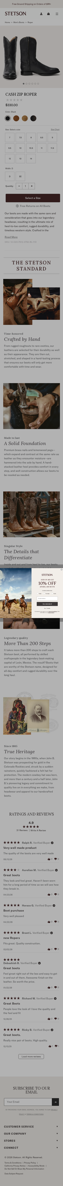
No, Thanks (47, 608)
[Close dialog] (61, 569)
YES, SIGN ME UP (47, 604)
